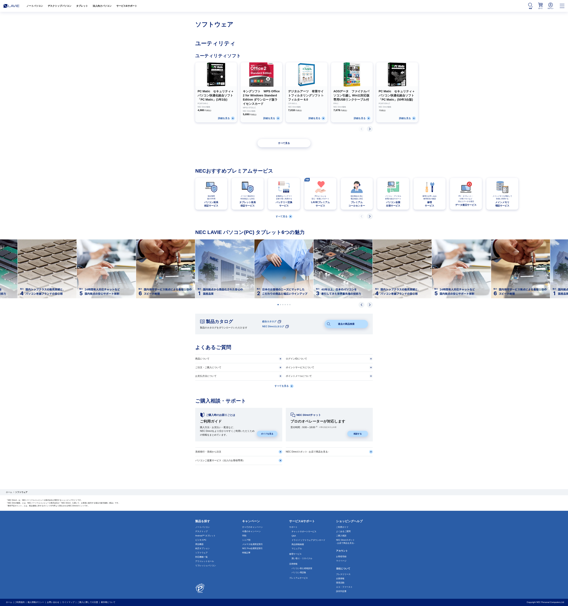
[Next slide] (370, 129)
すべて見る (284, 143)
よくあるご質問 (343, 531)
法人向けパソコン (102, 6)
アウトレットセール (204, 561)
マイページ (341, 561)
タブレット (82, 6)
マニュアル (297, 548)
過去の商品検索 (346, 324)
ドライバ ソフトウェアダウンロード (308, 540)
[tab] (278, 304)
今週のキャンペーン (251, 531)
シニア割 (246, 540)
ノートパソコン (34, 6)
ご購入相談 (341, 535)
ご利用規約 (19, 602)
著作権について (108, 602)
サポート (293, 527)
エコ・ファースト (344, 587)
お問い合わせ (53, 602)
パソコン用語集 (299, 572)
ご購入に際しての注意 (87, 602)
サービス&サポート (126, 6)
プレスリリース (343, 574)
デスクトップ (201, 531)
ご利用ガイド (342, 527)
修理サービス (295, 554)
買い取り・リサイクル (302, 558)
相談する (358, 434)
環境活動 (340, 582)
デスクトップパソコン (59, 6)
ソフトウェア (201, 552)
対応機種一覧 (201, 557)
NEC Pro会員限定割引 (252, 548)
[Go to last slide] (361, 305)
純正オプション (202, 548)
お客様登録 (341, 556)
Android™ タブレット (205, 535)
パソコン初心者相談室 (302, 568)
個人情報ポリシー (36, 602)
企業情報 (340, 578)
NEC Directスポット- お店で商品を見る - (345, 541)
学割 (244, 535)
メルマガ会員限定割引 (252, 544)
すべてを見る (282, 386)
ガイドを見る (267, 434)
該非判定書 (341, 591)
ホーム (9, 492)
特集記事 (246, 552)
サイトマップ (68, 602)
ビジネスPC (200, 540)
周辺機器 (199, 544)
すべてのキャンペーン (252, 527)
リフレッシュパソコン (205, 565)
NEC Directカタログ (273, 326)
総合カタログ (269, 321)
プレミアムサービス (298, 578)
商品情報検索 (298, 544)
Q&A (294, 536)
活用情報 (293, 564)
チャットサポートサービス (304, 531)
